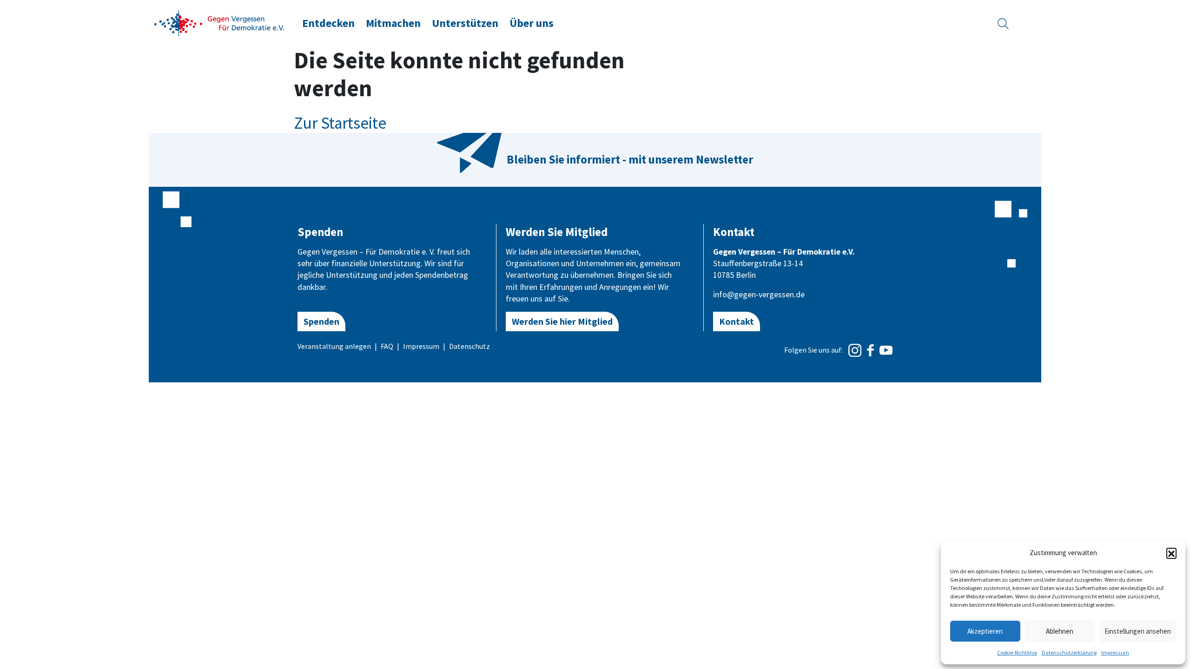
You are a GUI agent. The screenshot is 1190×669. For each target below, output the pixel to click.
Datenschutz (469, 346)
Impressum (1115, 652)
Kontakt (736, 321)
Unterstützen (465, 23)
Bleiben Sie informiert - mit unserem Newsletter (630, 159)
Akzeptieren (985, 631)
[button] (1171, 553)
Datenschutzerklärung (1069, 652)
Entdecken (328, 23)
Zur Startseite (340, 123)
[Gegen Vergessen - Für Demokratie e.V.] (219, 22)
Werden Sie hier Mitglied (562, 321)
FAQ (387, 346)
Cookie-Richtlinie (1017, 652)
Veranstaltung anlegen (334, 346)
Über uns (531, 23)
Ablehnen (1059, 631)
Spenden (321, 321)
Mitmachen (393, 23)
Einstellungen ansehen (1137, 631)
